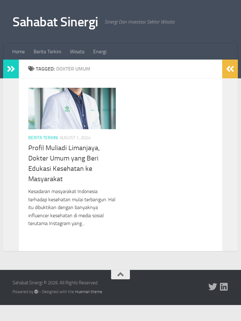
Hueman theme (88, 291)
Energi (99, 52)
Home (18, 52)
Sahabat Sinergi (55, 22)
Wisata (77, 52)
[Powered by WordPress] (36, 292)
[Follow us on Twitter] (212, 286)
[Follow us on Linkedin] (224, 286)
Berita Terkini (47, 52)
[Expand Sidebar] (11, 69)
